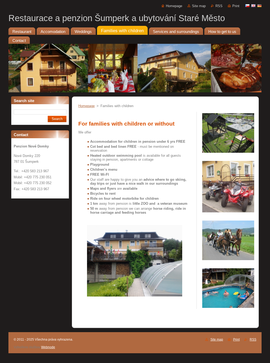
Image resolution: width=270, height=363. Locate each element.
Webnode (48, 347)
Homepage (174, 6)
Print (235, 6)
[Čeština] (247, 5)
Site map (199, 6)
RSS (219, 6)
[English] (253, 5)
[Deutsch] (259, 5)
